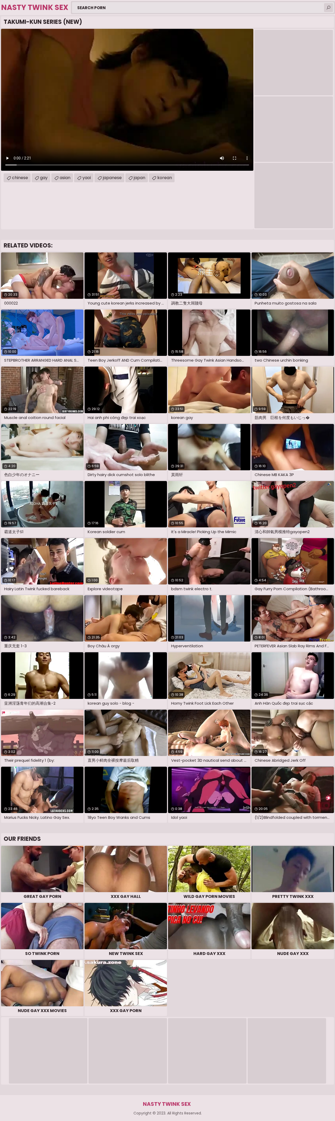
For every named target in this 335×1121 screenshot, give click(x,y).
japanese (112, 178)
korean (164, 178)
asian (65, 178)
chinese (20, 178)
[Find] (328, 7)
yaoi (86, 178)
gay (44, 178)
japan (139, 178)
